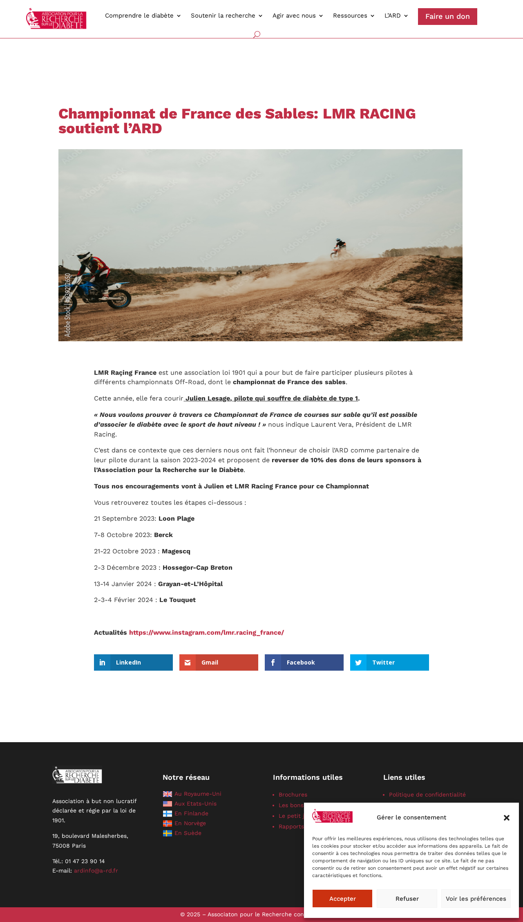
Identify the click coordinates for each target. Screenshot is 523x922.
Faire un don (447, 16)
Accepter (342, 898)
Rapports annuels (303, 826)
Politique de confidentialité (427, 794)
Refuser (407, 898)
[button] (507, 818)
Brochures (293, 794)
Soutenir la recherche (223, 15)
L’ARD (392, 15)
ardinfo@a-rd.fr (96, 870)
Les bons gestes (301, 805)
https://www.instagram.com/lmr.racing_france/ (206, 632)
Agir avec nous (294, 15)
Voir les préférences (476, 898)
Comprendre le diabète (139, 15)
